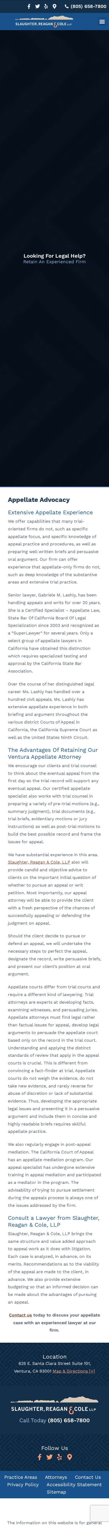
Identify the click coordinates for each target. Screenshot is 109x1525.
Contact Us (88, 1477)
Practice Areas (20, 1477)
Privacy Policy (23, 1484)
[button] (102, 21)
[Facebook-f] (29, 6)
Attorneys (56, 1477)
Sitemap (56, 1492)
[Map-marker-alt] (54, 6)
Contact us (20, 1315)
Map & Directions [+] (74, 1371)
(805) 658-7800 (69, 1420)
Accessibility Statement (74, 1484)
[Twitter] (37, 6)
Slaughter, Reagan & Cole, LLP (39, 862)
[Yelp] (46, 6)
